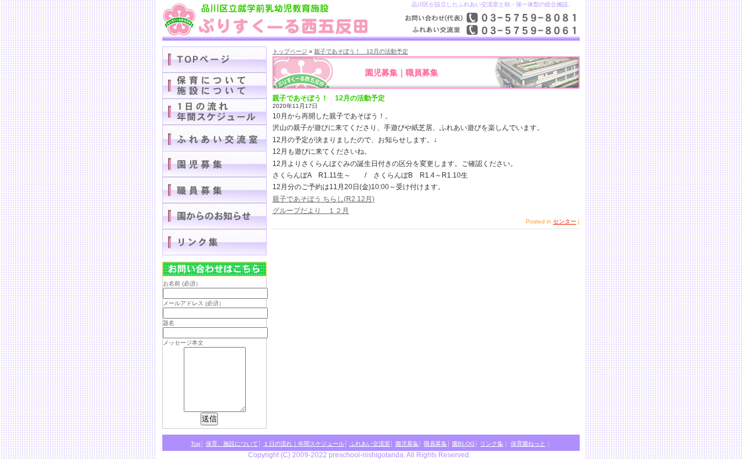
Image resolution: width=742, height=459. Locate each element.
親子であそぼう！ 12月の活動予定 (361, 51)
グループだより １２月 (310, 211)
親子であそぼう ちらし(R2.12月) (323, 199)
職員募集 (214, 190)
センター (564, 221)
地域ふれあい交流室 (214, 138)
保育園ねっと (528, 443)
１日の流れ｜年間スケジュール (214, 112)
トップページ (289, 51)
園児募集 (214, 164)
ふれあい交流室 (370, 443)
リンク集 (214, 242)
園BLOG (214, 216)
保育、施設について (232, 443)
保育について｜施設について (214, 86)
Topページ (214, 59)
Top (196, 443)
